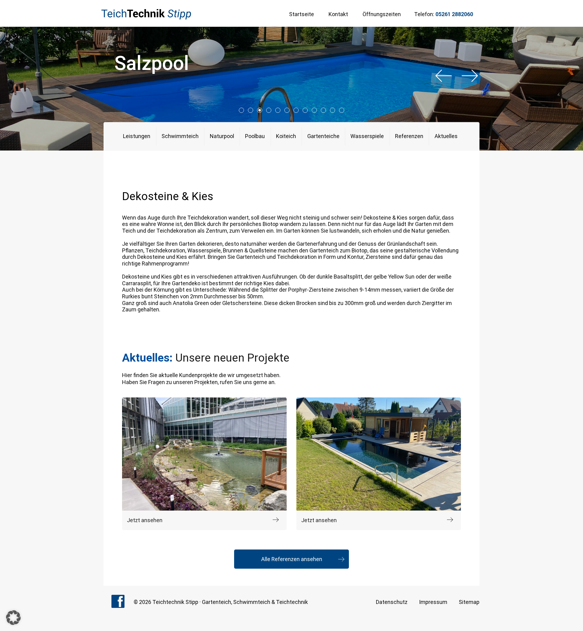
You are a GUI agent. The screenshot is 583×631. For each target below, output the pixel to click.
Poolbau (255, 136)
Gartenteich (216, 602)
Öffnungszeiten (382, 14)
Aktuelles (446, 136)
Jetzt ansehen (144, 520)
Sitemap (469, 602)
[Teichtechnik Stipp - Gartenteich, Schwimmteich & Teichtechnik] (146, 14)
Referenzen (409, 136)
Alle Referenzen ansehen (291, 559)
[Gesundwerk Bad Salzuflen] (204, 454)
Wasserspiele (367, 136)
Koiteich (286, 136)
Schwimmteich (180, 136)
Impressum (433, 602)
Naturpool (222, 136)
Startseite (301, 14)
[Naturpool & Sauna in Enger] (378, 454)
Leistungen (136, 136)
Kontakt (338, 14)
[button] (13, 617)
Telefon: (443, 14)
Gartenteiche (323, 136)
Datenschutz (391, 602)
